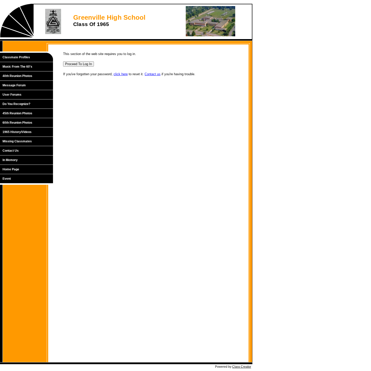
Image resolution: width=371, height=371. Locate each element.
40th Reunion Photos (17, 76)
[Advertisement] (29, 268)
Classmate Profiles (16, 57)
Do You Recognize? (16, 104)
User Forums (12, 94)
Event (7, 178)
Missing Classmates (17, 141)
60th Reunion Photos (17, 122)
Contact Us (11, 150)
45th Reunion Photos (17, 113)
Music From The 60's (17, 66)
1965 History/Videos (17, 132)
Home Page (11, 169)
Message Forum (14, 85)
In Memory (10, 160)
